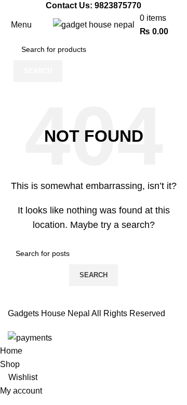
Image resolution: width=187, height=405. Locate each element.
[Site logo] (94, 24)
